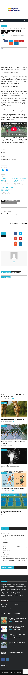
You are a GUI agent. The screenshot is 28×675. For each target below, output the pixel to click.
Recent (3, 613)
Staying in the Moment (18, 223)
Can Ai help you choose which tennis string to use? (17, 635)
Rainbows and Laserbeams (7, 179)
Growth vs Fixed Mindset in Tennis (12, 488)
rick (3, 35)
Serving (17, 200)
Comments (17, 613)
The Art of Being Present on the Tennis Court (17, 618)
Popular (9, 613)
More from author (16, 272)
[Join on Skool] (4, 665)
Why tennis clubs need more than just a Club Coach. (14, 442)
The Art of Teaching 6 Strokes (10, 466)
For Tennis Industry (6, 277)
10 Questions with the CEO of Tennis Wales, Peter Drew (12, 395)
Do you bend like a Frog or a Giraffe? (12, 419)
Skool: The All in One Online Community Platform (17, 627)
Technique (13, 202)
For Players (4, 403)
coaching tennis (10, 200)
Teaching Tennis (5, 202)
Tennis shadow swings (9, 214)
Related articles (6, 272)
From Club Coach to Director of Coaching (11, 512)
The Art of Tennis (12, 672)
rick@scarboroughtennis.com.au (10, 609)
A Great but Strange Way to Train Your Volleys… (20, 180)
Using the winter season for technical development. (7, 189)
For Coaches (4, 25)
